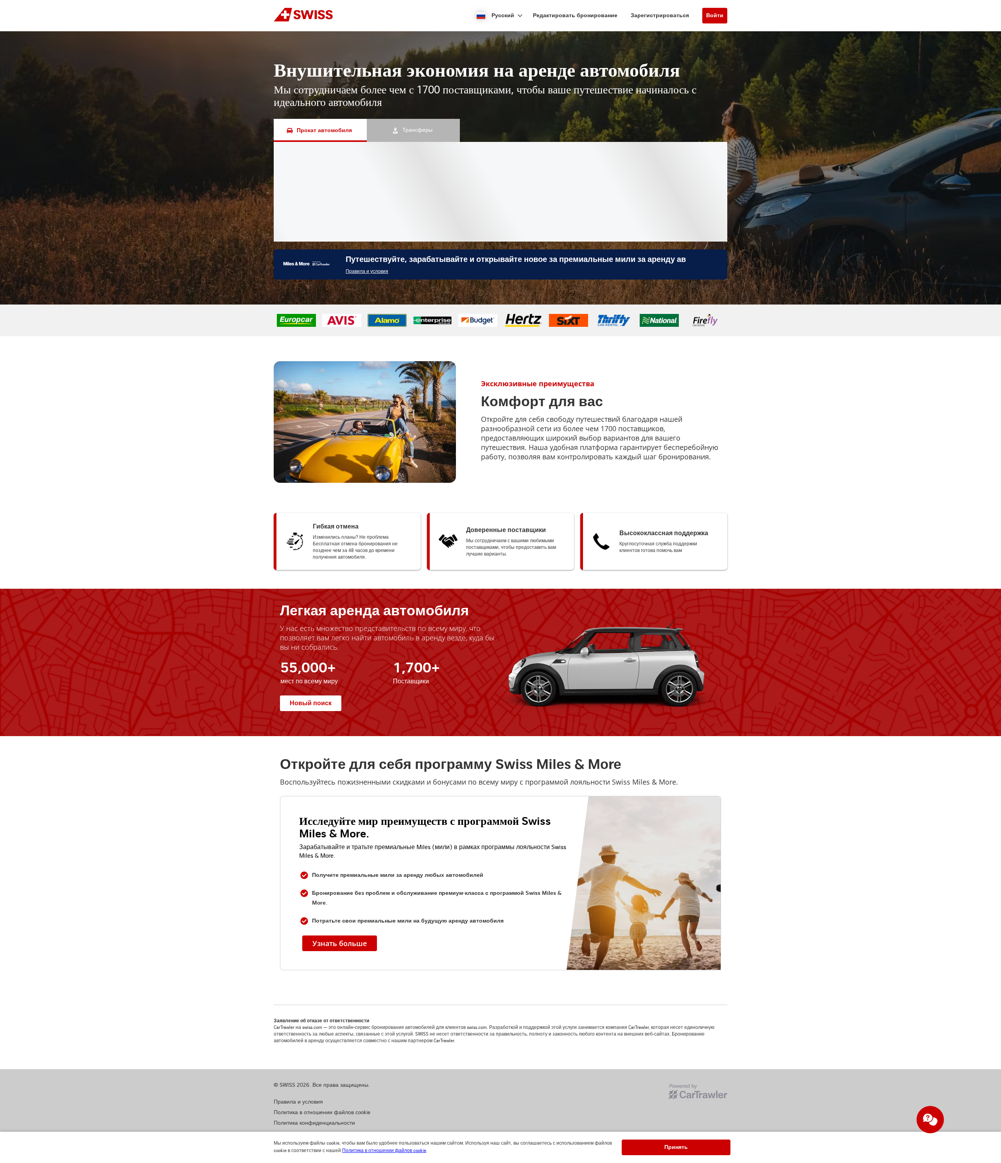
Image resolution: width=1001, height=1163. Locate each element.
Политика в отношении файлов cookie (384, 1150)
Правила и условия (367, 271)
